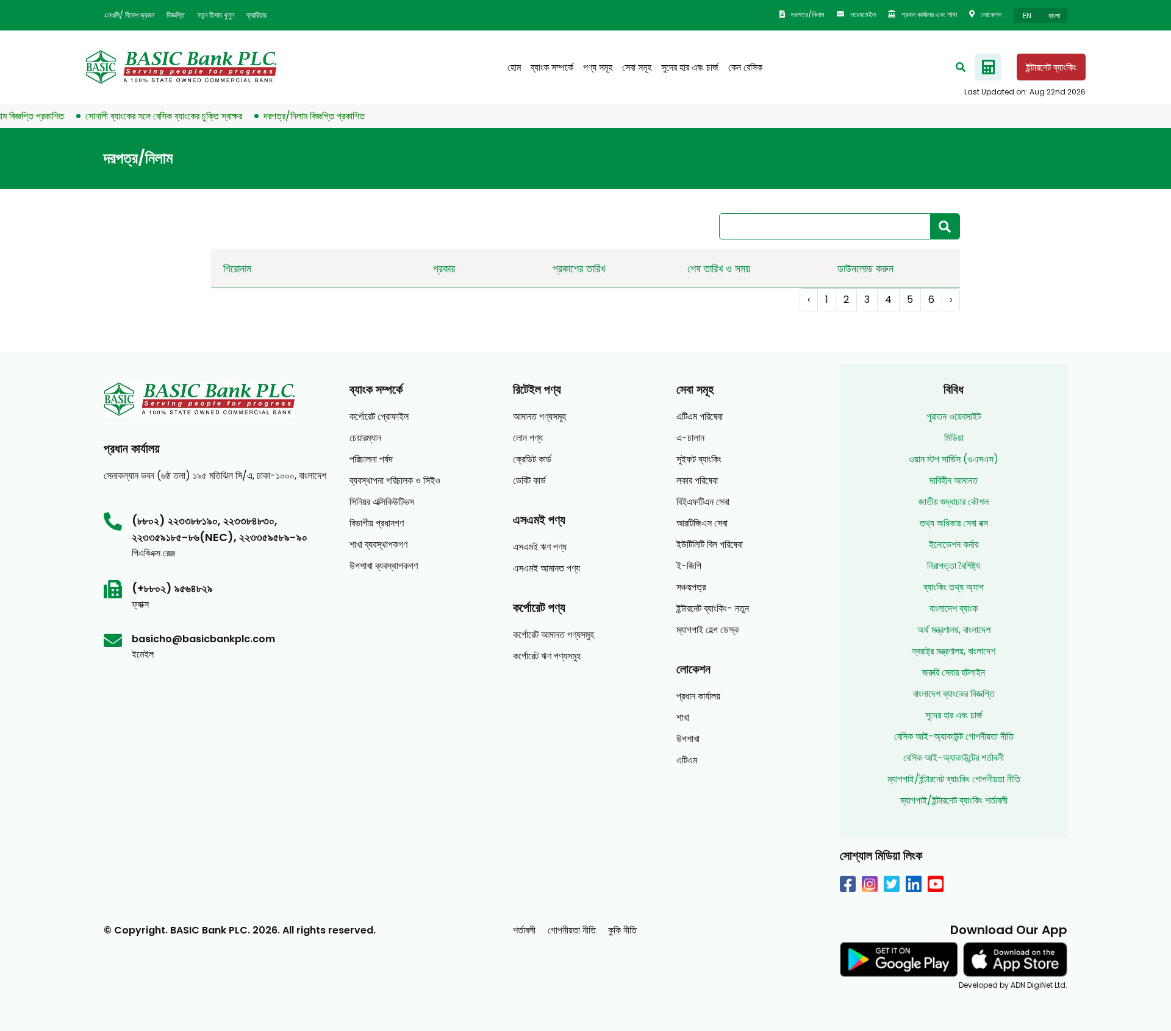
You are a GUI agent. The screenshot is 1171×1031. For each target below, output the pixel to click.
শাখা (682, 717)
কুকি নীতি (622, 930)
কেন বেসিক (745, 67)
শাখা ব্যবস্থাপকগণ (378, 544)
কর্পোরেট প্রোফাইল (379, 416)
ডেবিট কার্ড (529, 480)
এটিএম (686, 760)
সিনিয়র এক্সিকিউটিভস (381, 502)
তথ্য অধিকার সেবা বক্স (954, 523)
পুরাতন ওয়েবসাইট (953, 416)
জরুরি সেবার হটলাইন (953, 672)
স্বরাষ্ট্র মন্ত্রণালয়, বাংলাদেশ (953, 651)
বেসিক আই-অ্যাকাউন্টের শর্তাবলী (953, 758)
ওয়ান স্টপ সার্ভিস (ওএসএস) (953, 459)
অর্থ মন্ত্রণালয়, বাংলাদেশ (953, 630)
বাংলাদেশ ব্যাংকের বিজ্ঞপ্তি (954, 694)
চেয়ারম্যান (365, 438)
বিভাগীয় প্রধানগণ (376, 523)
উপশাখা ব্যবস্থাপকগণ (383, 566)
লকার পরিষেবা (697, 480)
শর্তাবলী (524, 930)
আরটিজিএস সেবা (702, 523)
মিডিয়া (954, 438)
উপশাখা (688, 739)
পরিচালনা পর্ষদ (371, 459)
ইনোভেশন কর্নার (953, 544)
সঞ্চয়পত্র (691, 587)
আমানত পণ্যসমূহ (539, 416)
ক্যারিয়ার (256, 15)
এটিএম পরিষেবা (699, 416)
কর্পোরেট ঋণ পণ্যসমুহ (547, 656)
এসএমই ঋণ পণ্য (540, 547)
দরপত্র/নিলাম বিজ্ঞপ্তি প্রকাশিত (299, 116)
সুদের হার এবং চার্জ (689, 67)
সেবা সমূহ (636, 67)
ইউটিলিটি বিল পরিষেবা (709, 544)
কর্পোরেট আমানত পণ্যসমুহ (553, 635)
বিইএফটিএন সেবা (702, 502)
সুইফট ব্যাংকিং (699, 459)
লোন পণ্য (528, 438)
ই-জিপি (688, 566)
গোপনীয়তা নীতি (572, 930)
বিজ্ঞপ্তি (176, 15)
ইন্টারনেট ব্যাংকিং (1051, 67)
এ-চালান (690, 438)
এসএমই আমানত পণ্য (546, 568)
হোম (514, 67)
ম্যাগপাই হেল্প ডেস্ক (707, 630)
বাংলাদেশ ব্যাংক (953, 608)
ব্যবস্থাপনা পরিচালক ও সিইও (394, 480)
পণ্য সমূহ (597, 67)
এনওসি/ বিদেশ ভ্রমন (129, 15)
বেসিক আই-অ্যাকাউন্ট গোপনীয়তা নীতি (954, 736)
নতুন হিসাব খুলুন (215, 15)
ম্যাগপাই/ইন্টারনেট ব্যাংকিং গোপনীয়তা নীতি (953, 779)
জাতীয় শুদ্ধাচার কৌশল (954, 502)
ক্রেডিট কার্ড (532, 459)
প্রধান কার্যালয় (698, 696)
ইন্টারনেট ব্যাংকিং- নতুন (712, 608)
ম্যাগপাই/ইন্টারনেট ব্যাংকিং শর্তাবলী (954, 800)
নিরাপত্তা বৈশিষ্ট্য (953, 566)
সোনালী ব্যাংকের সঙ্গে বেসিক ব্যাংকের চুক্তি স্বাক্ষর (149, 116)
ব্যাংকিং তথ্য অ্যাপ (953, 587)
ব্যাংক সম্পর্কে (552, 67)
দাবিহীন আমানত (953, 480)
